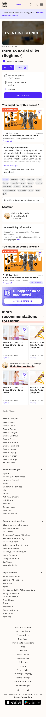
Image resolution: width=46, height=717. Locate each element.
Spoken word (9, 507)
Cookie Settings (23, 677)
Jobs (23, 647)
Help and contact (23, 627)
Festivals (7, 510)
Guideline (23, 662)
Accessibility (23, 654)
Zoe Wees (7, 583)
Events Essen (9, 439)
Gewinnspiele (23, 658)
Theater (6, 503)
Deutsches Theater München (16, 535)
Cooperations (23, 635)
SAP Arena (8, 562)
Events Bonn (9, 426)
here (18, 239)
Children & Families (12, 487)
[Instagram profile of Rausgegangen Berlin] (18, 690)
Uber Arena (8, 531)
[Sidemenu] (41, 4)
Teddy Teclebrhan (11, 593)
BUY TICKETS (23, 95)
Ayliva (5, 586)
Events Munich (10, 456)
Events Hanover (10, 449)
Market (6, 493)
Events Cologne (10, 432)
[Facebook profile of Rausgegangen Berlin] (23, 690)
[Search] (31, 4)
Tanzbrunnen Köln (11, 528)
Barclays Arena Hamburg (14, 552)
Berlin (5, 411)
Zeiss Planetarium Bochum (15, 545)
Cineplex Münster (11, 558)
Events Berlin (9, 422)
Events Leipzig (9, 452)
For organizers (23, 631)
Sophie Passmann (11, 576)
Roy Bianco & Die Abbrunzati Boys (19, 590)
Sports (5, 179)
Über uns (23, 650)
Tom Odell (7, 617)
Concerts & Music (11, 480)
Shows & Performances (14, 476)
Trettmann (8, 606)
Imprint (23, 666)
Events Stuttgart (11, 459)
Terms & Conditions (23, 681)
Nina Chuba (8, 600)
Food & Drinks (10, 513)
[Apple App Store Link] (13, 702)
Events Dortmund (11, 436)
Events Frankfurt (11, 442)
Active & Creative (11, 497)
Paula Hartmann (11, 610)
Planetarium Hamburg (13, 538)
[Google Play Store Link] (32, 702)
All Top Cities (9, 462)
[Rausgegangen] (4, 4)
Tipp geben (23, 639)
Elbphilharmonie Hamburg (15, 525)
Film (5, 490)
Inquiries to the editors (23, 643)
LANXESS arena (10, 555)
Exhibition (8, 500)
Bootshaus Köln (10, 541)
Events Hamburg (11, 446)
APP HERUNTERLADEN (27, 301)
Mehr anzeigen (11, 165)
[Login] (36, 4)
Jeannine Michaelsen (13, 580)
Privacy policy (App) (23, 673)
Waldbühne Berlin (11, 548)
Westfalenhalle (10, 565)
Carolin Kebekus (10, 596)
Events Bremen (10, 429)
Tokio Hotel (8, 613)
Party (5, 483)
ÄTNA (5, 603)
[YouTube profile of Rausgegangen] (28, 690)
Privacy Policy (23, 670)
